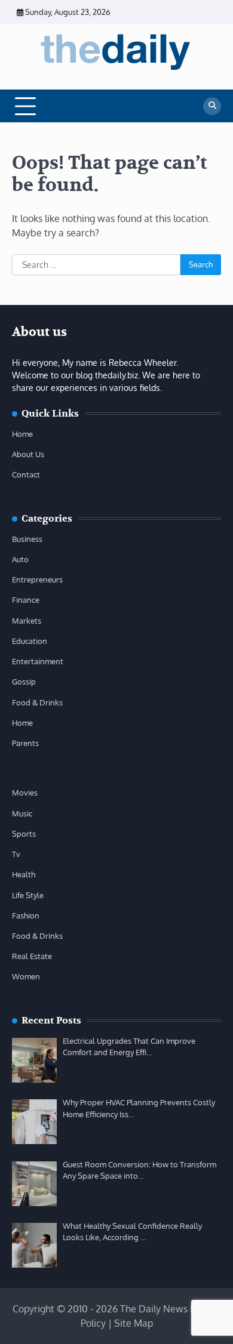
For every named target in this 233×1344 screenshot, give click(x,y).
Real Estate (32, 956)
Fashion (25, 915)
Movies (25, 792)
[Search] (212, 106)
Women (26, 976)
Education (29, 641)
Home (22, 434)
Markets (26, 620)
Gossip (24, 681)
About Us (28, 454)
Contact (26, 474)
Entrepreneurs (37, 579)
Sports (24, 834)
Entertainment (37, 661)
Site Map (133, 1323)
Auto (20, 559)
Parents (25, 743)
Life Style (28, 895)
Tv (16, 854)
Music (22, 813)
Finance (25, 600)
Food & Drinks (37, 702)
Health (23, 874)
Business (27, 539)
